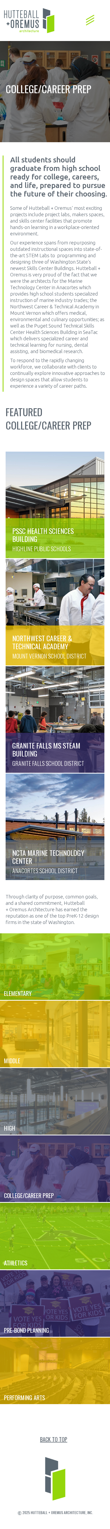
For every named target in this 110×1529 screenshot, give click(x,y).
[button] (90, 17)
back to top (53, 1439)
